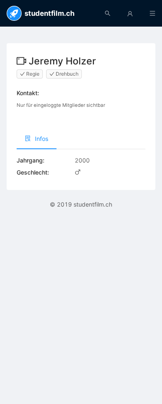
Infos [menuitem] (41, 138)
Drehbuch (67, 74)
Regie (32, 74)
